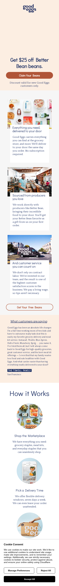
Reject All (46, 570)
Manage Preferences (19, 570)
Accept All (29, 579)
